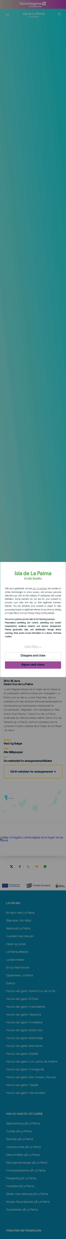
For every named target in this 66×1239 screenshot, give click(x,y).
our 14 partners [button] (40, 589)
